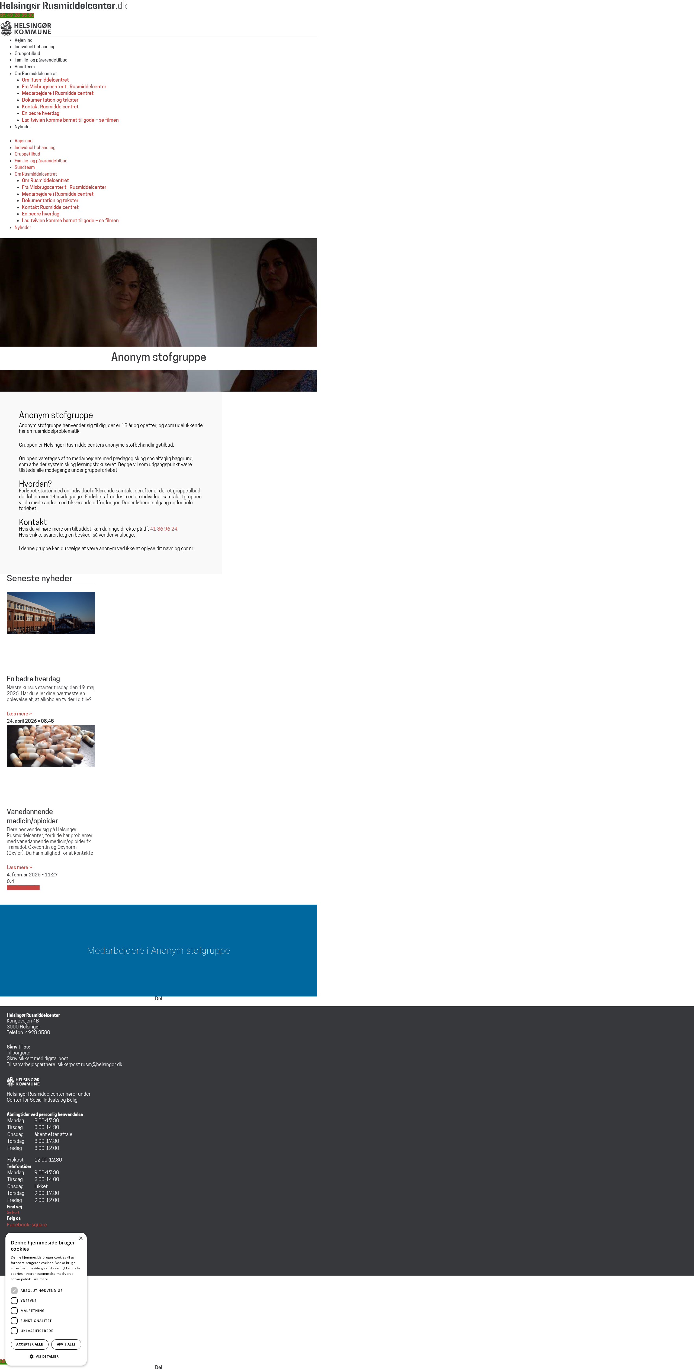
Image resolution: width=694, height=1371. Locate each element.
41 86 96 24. (164, 529)
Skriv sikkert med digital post (37, 1059)
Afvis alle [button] (66, 1344)
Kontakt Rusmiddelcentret (50, 107)
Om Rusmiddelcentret (36, 74)
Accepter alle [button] (29, 1344)
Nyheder (23, 127)
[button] (46, 1356)
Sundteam (25, 67)
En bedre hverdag (40, 113)
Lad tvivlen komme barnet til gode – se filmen (70, 120)
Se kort (13, 1213)
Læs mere (40, 1279)
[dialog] (46, 1299)
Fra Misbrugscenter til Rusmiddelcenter (64, 87)
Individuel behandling (35, 47)
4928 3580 (37, 1033)
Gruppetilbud (27, 54)
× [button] (81, 1239)
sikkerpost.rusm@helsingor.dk (89, 1065)
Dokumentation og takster (50, 100)
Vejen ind (24, 40)
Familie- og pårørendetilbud (41, 60)
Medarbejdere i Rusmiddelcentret (58, 93)
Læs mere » (19, 714)
